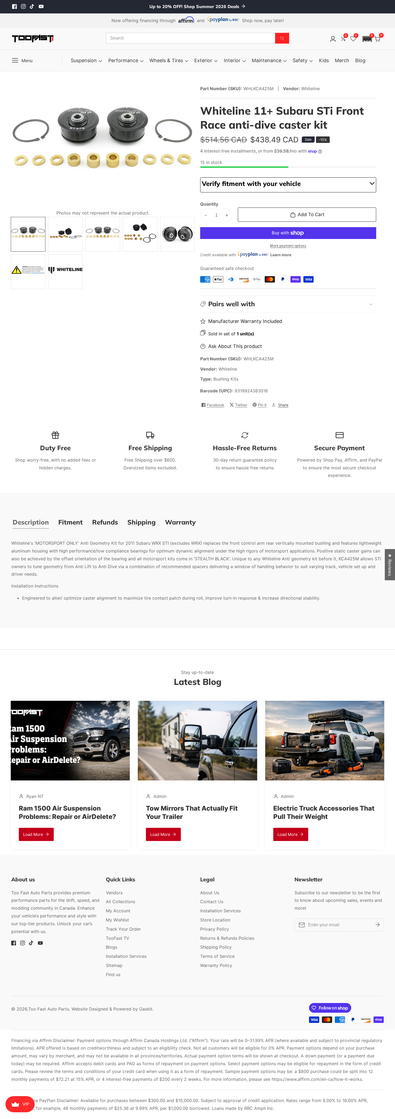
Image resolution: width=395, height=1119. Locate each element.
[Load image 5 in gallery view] (177, 234)
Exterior (203, 60)
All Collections (120, 901)
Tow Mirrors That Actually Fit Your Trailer (176, 812)
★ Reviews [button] (390, 564)
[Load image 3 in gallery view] (102, 234)
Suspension (84, 60)
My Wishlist (117, 920)
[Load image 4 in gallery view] (140, 234)
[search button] (282, 38)
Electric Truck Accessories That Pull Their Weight (308, 812)
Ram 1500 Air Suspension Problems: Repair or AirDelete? (51, 812)
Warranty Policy (216, 965)
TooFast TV (117, 938)
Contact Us (211, 901)
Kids (324, 60)
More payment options (288, 246)
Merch (342, 60)
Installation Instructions (34, 586)
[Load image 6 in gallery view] (28, 271)
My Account (118, 910)
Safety (300, 60)
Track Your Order (123, 929)
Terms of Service (217, 956)
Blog (360, 60)
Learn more (280, 254)
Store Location (215, 920)
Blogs (111, 947)
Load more (18, 834)
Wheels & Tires (166, 60)
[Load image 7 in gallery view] (65, 271)
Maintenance (266, 60)
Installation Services (126, 956)
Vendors (114, 892)
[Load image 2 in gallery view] (65, 234)
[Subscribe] (377, 925)
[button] (367, 39)
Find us (113, 974)
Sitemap (114, 965)
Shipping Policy (216, 947)
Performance (123, 60)
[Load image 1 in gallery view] (28, 234)
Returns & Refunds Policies (227, 938)
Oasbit (145, 1009)
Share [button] (283, 405)
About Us (209, 892)
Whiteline (227, 369)
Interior (232, 60)
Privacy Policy (214, 929)
